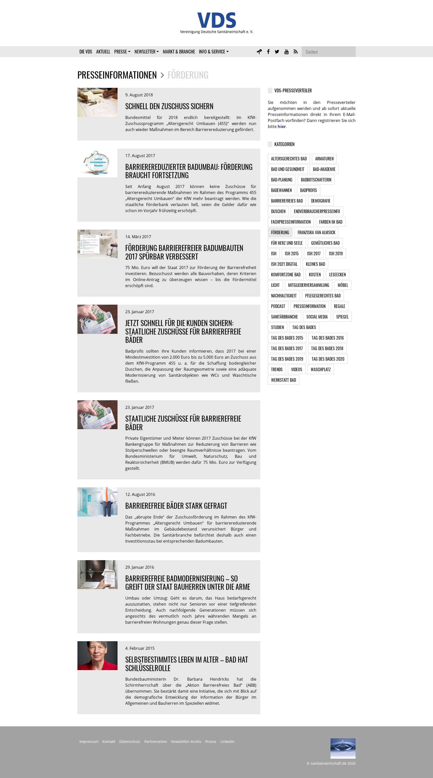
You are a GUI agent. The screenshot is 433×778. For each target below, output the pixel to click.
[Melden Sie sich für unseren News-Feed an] (296, 51)
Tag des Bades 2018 (327, 348)
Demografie (321, 201)
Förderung (280, 232)
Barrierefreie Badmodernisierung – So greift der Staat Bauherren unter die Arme (187, 582)
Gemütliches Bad (325, 243)
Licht (275, 285)
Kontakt (108, 741)
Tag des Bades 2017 (287, 348)
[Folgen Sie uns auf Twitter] (277, 51)
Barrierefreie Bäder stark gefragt (176, 505)
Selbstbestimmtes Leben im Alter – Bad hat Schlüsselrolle (186, 663)
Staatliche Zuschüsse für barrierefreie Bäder (183, 422)
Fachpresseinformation (291, 222)
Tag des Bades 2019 (287, 359)
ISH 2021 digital (284, 264)
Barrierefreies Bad (287, 201)
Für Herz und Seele (287, 243)
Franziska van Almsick (316, 232)
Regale (339, 306)
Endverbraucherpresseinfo (317, 211)
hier (282, 126)
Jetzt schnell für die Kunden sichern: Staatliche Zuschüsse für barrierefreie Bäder (183, 331)
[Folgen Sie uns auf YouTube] (286, 51)
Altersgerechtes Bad (289, 159)
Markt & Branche (179, 51)
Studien (277, 327)
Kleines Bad (315, 264)
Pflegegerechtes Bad (323, 296)
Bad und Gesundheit (287, 169)
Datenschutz (129, 741)
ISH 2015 (292, 253)
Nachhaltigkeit (284, 296)
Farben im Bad (330, 222)
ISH (273, 253)
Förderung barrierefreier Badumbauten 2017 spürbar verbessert (184, 252)
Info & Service (212, 51)
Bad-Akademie (324, 169)
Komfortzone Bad (285, 275)
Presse (120, 51)
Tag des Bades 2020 (328, 359)
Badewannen (281, 190)
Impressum (88, 741)
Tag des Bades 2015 (287, 338)
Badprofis (308, 190)
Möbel (343, 285)
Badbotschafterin (316, 180)
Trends (277, 369)
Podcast (278, 306)
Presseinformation (310, 306)
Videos (296, 369)
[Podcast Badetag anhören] (259, 51)
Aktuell (103, 51)
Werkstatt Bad (283, 380)
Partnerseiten (155, 741)
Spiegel (342, 317)
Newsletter (145, 51)
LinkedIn (227, 741)
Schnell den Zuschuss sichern (169, 106)
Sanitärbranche (284, 317)
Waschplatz (321, 369)
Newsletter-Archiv (186, 741)
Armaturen (324, 159)
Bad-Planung (281, 180)
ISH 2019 (336, 253)
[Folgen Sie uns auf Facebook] (268, 51)
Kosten (315, 275)
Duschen (278, 211)
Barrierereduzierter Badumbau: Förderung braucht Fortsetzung (189, 171)
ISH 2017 (313, 253)
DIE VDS (85, 51)
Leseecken (337, 275)
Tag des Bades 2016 (328, 338)
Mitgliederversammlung (308, 285)
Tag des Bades (304, 327)
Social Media (317, 317)
